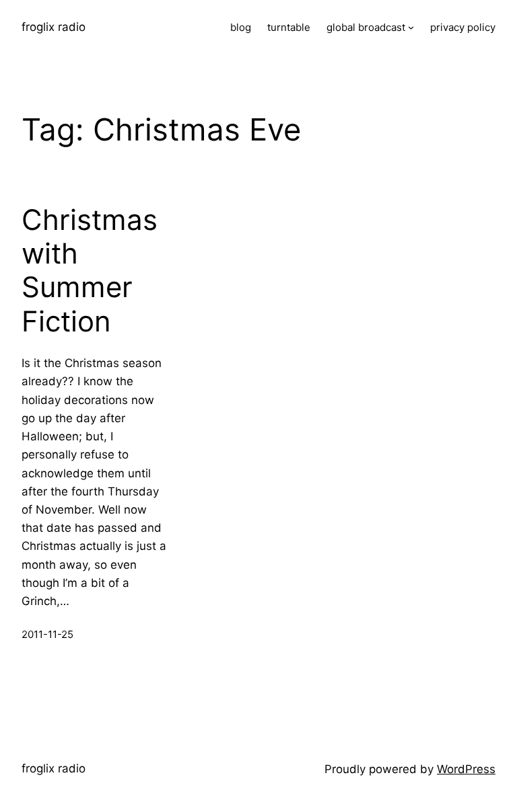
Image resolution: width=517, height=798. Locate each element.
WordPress (466, 769)
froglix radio (53, 27)
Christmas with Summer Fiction (90, 270)
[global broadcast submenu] (411, 27)
